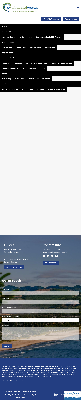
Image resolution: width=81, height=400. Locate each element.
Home (4, 27)
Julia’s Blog (6, 79)
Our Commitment (25, 37)
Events (42, 68)
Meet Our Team (8, 37)
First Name (14, 289)
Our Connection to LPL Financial (49, 37)
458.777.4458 (55, 249)
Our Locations (28, 89)
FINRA (28, 372)
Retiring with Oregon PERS (36, 63)
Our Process (21, 47)
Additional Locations (14, 267)
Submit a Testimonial (56, 89)
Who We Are (7, 32)
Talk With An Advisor (51, 19)
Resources (6, 63)
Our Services (7, 47)
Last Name (14, 298)
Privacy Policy (21, 380)
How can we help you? (18, 316)
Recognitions (50, 47)
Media (4, 73)
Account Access (71, 19)
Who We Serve (35, 47)
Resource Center (9, 58)
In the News (19, 79)
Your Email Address (17, 307)
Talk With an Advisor (10, 89)
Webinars (18, 63)
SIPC (33, 372)
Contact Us (6, 84)
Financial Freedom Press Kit (39, 79)
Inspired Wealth (8, 53)
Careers (40, 89)
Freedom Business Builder (61, 63)
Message (13, 326)
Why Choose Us (8, 42)
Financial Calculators (10, 68)
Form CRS (13, 380)
